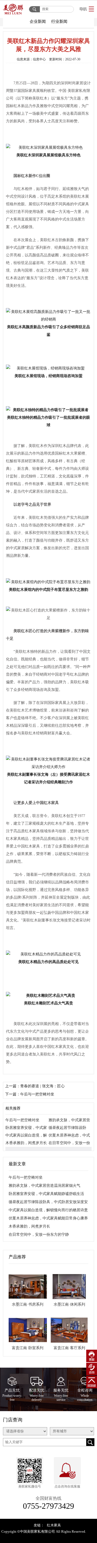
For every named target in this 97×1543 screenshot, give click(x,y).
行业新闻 (59, 21)
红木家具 (54, 1525)
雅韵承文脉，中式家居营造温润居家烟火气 (44, 1186)
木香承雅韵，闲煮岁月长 (26, 1143)
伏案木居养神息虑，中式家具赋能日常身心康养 (48, 1218)
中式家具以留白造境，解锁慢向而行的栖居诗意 (48, 1210)
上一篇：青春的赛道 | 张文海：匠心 (35, 1086)
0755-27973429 (48, 1505)
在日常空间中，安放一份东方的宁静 (39, 1234)
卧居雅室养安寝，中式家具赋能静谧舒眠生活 (46, 1194)
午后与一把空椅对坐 (22, 1120)
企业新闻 (38, 21)
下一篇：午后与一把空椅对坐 (29, 1094)
